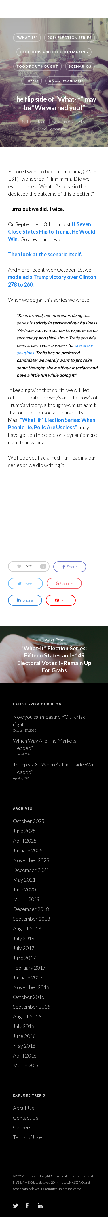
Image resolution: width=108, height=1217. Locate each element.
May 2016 (24, 1046)
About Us (23, 1108)
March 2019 (26, 899)
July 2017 (23, 948)
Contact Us (25, 1117)
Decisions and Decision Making (54, 52)
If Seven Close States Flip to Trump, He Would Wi (51, 231)
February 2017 (29, 967)
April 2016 (25, 1055)
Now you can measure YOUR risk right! (49, 720)
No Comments (54, 128)
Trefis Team (36, 121)
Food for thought (37, 66)
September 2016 (31, 1006)
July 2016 (23, 1026)
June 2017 (24, 958)
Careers (22, 1127)
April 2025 (25, 840)
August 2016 (27, 1016)
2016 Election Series (70, 37)
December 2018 (31, 909)
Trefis (32, 80)
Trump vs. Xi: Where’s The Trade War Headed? (53, 768)
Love (34, 566)
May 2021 (24, 879)
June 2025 (24, 831)
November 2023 (31, 860)
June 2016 (24, 1036)
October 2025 (28, 821)
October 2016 (28, 997)
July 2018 (23, 938)
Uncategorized (66, 80)
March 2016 (26, 1065)
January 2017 (28, 977)
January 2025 (28, 850)
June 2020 (24, 889)
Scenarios (80, 66)
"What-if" (26, 37)
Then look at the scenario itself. (45, 254)
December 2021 (31, 870)
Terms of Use (27, 1137)
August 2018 (27, 928)
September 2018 (31, 919)
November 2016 (31, 987)
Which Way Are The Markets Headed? (44, 744)
